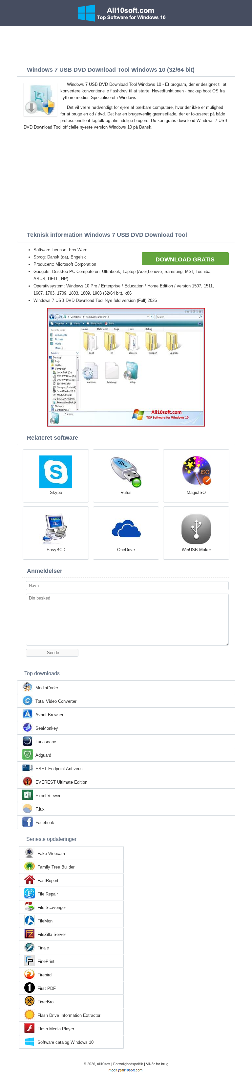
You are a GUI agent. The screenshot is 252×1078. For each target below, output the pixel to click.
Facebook (44, 822)
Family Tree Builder (55, 867)
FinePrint (45, 961)
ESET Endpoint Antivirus (59, 768)
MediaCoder (46, 687)
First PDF (46, 988)
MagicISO (196, 492)
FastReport (47, 880)
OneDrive (126, 549)
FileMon (44, 921)
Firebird (44, 974)
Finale (43, 947)
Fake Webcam (51, 853)
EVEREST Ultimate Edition (61, 782)
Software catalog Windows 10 (65, 1042)
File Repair (47, 894)
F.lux (40, 809)
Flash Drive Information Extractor (68, 1015)
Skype (56, 492)
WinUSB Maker (196, 549)
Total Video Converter (55, 701)
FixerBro (45, 1001)
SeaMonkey (46, 728)
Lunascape (45, 741)
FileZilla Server (51, 934)
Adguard (43, 755)
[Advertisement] (126, 44)
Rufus (126, 492)
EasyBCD (56, 549)
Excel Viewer (47, 795)
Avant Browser (49, 714)
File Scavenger (51, 907)
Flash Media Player (55, 1028)
